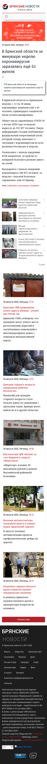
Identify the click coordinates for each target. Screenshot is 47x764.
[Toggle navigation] (6, 16)
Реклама (20, 673)
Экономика (9, 657)
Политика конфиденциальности (18, 678)
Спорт (36, 662)
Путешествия (10, 667)
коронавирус (23, 185)
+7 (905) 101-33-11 (14, 737)
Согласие (8, 683)
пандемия (34, 185)
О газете (7, 673)
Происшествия (35, 651)
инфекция (12, 185)
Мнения (22, 657)
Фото (33, 667)
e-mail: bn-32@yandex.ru (32, 740)
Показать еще (23, 619)
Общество (19, 651)
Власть (7, 651)
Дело (32, 657)
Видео (23, 667)
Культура (25, 662)
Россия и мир (10, 662)
